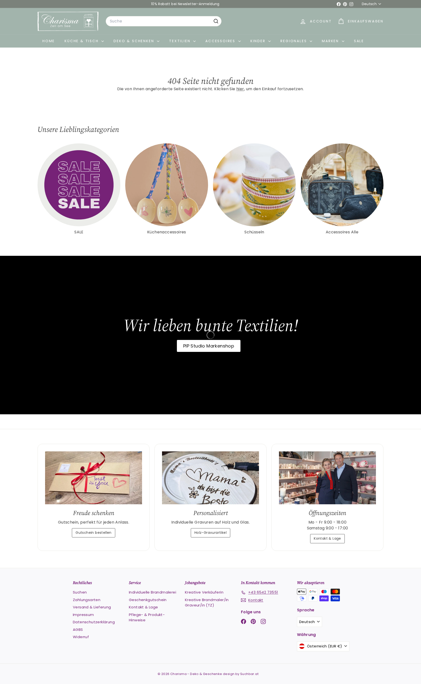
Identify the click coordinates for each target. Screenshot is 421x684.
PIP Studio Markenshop (208, 346)
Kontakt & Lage (327, 538)
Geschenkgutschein (148, 599)
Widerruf (81, 636)
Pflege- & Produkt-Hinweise (147, 617)
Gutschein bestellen (94, 532)
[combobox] (163, 21)
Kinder (258, 41)
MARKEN (331, 41)
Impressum (83, 614)
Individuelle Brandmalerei (152, 592)
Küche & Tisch (82, 41)
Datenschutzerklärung (94, 622)
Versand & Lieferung (92, 607)
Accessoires (221, 41)
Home (48, 41)
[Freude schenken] (93, 477)
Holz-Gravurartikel (210, 532)
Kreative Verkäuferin (204, 592)
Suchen (80, 592)
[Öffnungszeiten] (327, 477)
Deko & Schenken (135, 41)
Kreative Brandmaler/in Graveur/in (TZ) (207, 602)
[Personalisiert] (210, 477)
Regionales (294, 41)
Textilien (180, 41)
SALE (359, 41)
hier (240, 89)
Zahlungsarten (86, 599)
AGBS (78, 629)
